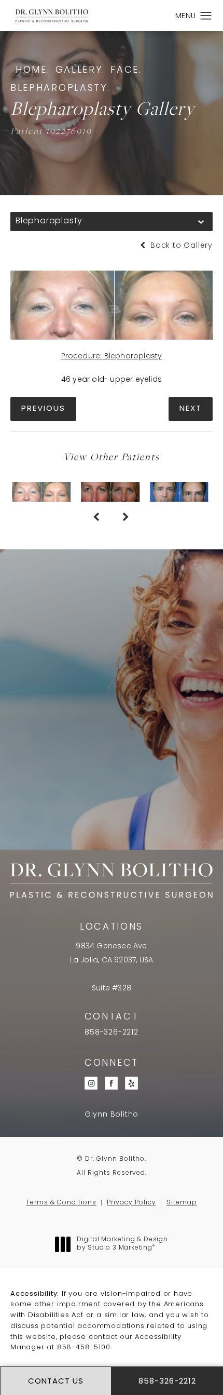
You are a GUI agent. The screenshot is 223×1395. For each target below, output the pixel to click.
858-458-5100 (83, 1347)
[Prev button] (96, 517)
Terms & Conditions (61, 1203)
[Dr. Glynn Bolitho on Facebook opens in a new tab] (111, 1083)
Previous (43, 409)
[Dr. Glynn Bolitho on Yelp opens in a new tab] (132, 1083)
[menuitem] (91, 1083)
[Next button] (126, 517)
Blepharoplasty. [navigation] (60, 88)
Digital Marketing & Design (122, 1244)
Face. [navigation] (126, 70)
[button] (206, 16)
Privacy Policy (131, 1203)
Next (190, 409)
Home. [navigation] (33, 70)
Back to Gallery (180, 246)
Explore (112, 783)
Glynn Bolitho (111, 1115)
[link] (111, 1033)
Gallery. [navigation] (80, 70)
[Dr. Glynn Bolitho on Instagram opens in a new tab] (91, 1083)
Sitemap (181, 1203)
